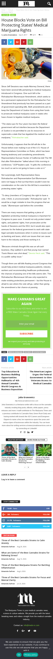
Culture (10, 10)
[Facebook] (21, 432)
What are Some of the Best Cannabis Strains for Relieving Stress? (26, 459)
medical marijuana (15, 352)
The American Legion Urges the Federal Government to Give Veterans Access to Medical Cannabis (41, 377)
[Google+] (24, 631)
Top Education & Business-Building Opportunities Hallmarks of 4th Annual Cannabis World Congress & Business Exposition (11, 380)
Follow (46, 514)
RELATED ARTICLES (15, 440)
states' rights (39, 352)
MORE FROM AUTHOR (36, 440)
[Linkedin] (29, 432)
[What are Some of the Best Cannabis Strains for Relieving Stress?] (26, 450)
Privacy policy (30, 655)
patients (28, 352)
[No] (49, 648)
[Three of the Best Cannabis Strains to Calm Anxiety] (9, 450)
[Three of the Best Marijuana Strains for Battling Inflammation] (44, 450)
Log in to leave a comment (13, 479)
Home (3, 10)
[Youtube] (35, 631)
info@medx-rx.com (31, 625)
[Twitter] (32, 432)
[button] (49, 4)
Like (48, 508)
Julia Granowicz (10, 35)
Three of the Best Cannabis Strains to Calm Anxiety (9, 459)
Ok (19, 655)
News (13, 15)
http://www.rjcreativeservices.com (26, 401)
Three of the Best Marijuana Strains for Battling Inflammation (43, 459)
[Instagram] (25, 432)
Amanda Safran (8, 547)
